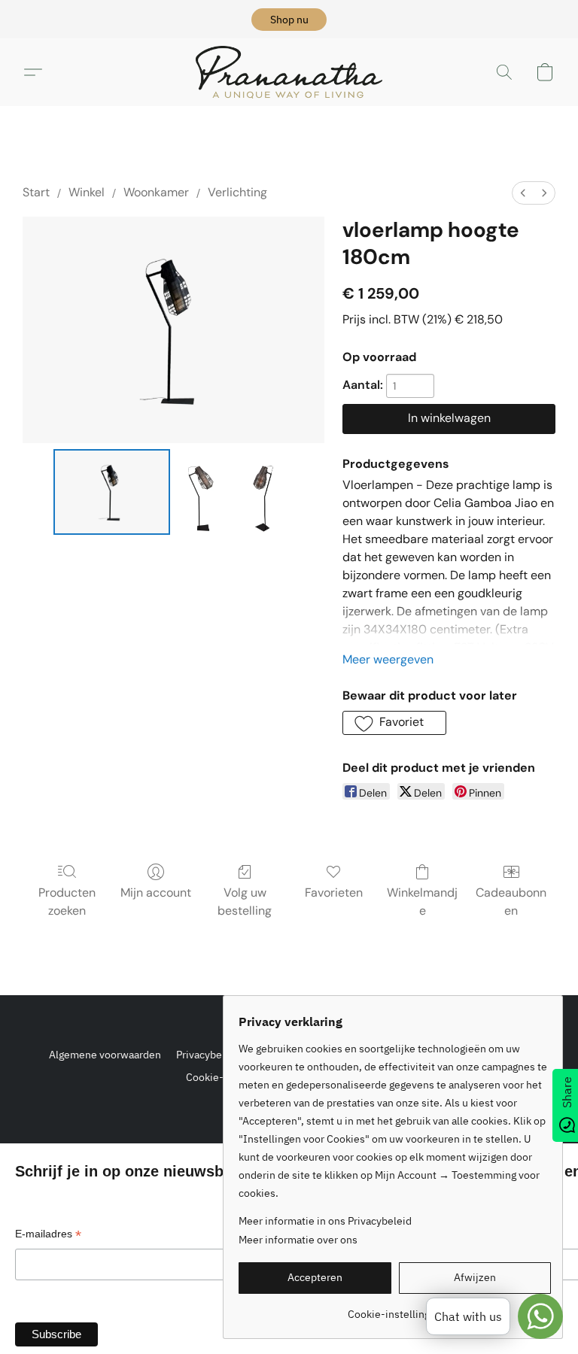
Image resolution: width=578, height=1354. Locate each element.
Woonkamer (156, 192)
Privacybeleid (208, 1054)
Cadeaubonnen (511, 901)
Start (36, 192)
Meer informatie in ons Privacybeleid (325, 1221)
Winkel (86, 192)
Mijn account (155, 892)
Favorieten (334, 892)
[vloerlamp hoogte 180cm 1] (204, 492)
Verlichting (237, 192)
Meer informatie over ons (298, 1239)
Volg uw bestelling (245, 901)
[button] (289, 19)
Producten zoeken (67, 901)
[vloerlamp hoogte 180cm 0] (111, 492)
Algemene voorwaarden (105, 1054)
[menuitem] (523, 193)
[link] (395, 1308)
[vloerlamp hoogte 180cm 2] (266, 492)
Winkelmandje (422, 901)
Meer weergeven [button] (388, 659)
